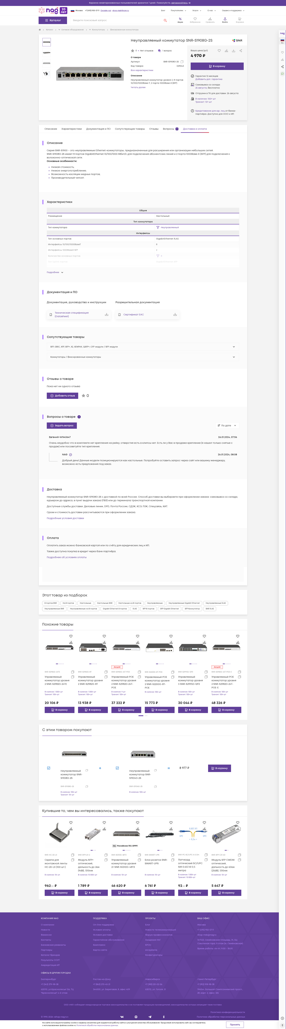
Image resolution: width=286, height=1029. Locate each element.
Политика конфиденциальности (227, 1012)
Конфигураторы (154, 955)
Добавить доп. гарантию (208, 79)
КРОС (148, 945)
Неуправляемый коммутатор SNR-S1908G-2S (71, 774)
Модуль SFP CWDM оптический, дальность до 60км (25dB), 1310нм (223, 865)
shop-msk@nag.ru (120, 10)
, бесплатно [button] (207, 87)
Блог (163, 10)
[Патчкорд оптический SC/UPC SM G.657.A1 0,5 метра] (193, 834)
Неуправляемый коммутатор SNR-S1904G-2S (140, 774)
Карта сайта (100, 950)
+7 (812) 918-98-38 (205, 984)
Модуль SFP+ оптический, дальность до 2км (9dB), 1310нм (89, 865)
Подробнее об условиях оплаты (67, 557)
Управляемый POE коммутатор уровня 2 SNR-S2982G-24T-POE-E (224, 682)
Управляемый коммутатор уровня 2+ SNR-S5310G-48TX (123, 863)
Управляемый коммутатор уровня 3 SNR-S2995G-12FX (190, 680)
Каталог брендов (50, 955)
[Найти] (165, 20)
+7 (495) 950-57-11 (92, 10)
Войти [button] (225, 22)
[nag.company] (122, 1017)
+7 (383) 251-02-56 (153, 984)
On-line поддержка (103, 924)
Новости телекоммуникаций (160, 929)
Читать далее (138, 87)
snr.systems (151, 950)
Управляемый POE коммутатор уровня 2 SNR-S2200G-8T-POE (157, 682)
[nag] (164, 1017)
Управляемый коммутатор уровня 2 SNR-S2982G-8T (90, 680)
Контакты (46, 940)
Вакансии (46, 934)
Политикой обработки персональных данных (97, 1025)
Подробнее (53, 272)
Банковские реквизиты (53, 945)
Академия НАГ (153, 940)
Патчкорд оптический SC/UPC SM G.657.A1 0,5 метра (190, 865)
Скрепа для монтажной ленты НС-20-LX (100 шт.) (56, 863)
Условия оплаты (102, 929)
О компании (47, 924)
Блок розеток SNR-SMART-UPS (156, 861)
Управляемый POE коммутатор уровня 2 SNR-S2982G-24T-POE (123, 682)
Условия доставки (103, 934)
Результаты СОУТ (50, 960)
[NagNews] (150, 1017)
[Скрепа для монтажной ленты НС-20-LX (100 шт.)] (59, 834)
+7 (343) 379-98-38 (49, 984)
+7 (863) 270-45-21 (101, 984)
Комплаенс (99, 945)
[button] (143, 3)
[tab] (50, 129)
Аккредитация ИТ (50, 965)
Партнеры (46, 950)
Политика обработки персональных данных (221, 1016)
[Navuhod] (136, 1017)
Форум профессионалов (158, 934)
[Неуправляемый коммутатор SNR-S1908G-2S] (74, 754)
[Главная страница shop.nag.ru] (53, 10)
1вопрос (167, 50)
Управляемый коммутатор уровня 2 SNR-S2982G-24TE (57, 680)
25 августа (201, 87)
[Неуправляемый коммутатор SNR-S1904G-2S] (143, 754)
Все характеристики (142, 70)
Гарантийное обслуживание (108, 940)
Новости (45, 929)
